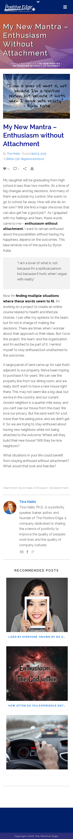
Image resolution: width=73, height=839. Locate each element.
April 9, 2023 (38, 153)
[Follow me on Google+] (33, 552)
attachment (10, 488)
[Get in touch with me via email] (21, 552)
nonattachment (58, 488)
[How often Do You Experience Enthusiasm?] (37, 673)
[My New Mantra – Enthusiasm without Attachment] (36, 96)
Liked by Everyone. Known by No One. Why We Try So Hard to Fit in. (38, 637)
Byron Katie (25, 488)
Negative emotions (32, 159)
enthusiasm (41, 488)
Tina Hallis (13, 153)
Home (14, 63)
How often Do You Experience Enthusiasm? (38, 705)
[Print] (34, 168)
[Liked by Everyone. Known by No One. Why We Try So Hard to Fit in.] (37, 605)
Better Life (28, 63)
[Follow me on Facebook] (27, 552)
